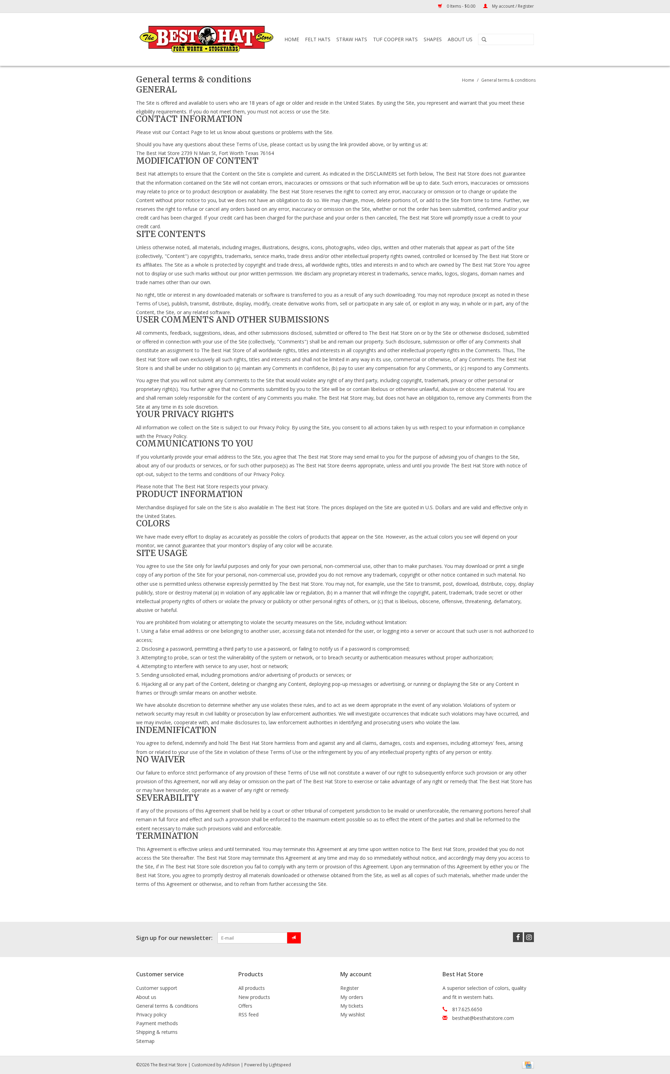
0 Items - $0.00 (461, 6)
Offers (245, 1005)
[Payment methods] (527, 1064)
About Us (460, 39)
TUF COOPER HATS (395, 39)
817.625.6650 (467, 1009)
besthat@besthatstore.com (483, 1018)
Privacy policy (151, 1014)
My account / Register (512, 6)
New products (254, 997)
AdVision (231, 1065)
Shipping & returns (157, 1032)
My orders (351, 997)
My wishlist (352, 1014)
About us (146, 997)
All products (251, 988)
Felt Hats (317, 39)
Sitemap (145, 1041)
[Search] (484, 40)
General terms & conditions (508, 80)
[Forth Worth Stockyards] (207, 39)
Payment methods (157, 1023)
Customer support (156, 988)
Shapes (433, 39)
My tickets (351, 1005)
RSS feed (248, 1014)
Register (349, 988)
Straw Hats (351, 39)
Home (291, 39)
